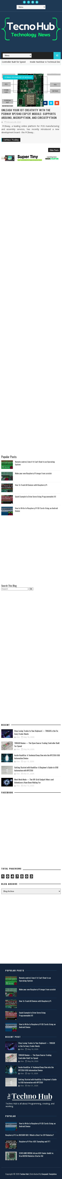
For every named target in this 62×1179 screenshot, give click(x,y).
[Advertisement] (31, 178)
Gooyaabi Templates (49, 1173)
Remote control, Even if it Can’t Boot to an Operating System (35, 463)
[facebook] (28, 2)
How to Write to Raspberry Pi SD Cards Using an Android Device (36, 509)
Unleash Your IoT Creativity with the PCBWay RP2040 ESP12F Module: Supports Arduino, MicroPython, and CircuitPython (29, 114)
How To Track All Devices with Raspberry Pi (31, 484)
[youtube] (36, 2)
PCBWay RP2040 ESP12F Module (18, 77)
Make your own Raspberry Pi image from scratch (33, 473)
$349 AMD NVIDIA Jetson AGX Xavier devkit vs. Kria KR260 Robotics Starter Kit (36, 1154)
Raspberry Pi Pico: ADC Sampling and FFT (34, 1141)
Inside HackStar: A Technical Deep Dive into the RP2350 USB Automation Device (36, 1069)
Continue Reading (11, 139)
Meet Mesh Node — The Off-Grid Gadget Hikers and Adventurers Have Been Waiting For (34, 781)
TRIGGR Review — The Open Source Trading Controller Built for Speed (34, 1056)
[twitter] (24, 2)
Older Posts (54, 149)
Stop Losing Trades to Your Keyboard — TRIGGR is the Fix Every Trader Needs (36, 1044)
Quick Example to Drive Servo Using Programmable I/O (35, 496)
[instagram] (32, 2)
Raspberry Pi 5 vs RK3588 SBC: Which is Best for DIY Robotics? (29, 1134)
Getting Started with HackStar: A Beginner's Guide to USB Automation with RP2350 (37, 1081)
